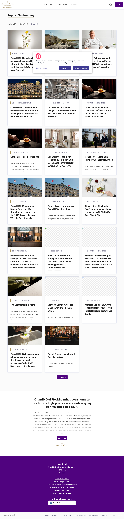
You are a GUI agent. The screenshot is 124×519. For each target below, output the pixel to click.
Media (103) (23, 24)
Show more (62, 377)
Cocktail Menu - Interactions (24, 156)
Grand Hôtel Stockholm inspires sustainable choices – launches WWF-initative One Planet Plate (98, 211)
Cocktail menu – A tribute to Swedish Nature (62, 355)
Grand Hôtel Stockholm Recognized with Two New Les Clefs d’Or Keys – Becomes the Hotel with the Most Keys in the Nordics (24, 261)
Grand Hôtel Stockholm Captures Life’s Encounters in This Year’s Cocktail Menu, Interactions (98, 112)
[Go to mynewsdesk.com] (9, 515)
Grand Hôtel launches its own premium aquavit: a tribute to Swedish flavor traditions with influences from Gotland (23, 64)
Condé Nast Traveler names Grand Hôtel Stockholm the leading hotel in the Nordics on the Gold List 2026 (24, 112)
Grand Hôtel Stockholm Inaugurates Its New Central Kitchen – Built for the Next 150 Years (62, 112)
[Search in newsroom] (110, 4)
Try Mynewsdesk (80, 515)
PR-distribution (65, 515)
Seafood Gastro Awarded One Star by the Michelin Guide (60, 307)
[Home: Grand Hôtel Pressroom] (7, 4)
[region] (62, 62)
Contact (74, 4)
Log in (120, 515)
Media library (62, 4)
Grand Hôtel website (62, 479)
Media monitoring (51, 515)
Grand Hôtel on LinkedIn (62, 493)
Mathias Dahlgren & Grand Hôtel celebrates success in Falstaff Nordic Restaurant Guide (98, 309)
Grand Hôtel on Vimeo (62, 490)
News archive (48, 4)
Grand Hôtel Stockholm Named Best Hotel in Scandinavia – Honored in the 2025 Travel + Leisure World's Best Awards (22, 212)
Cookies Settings (41, 68)
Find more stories (108, 515)
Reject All (65, 68)
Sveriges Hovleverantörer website (62, 487)
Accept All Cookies (81, 68)
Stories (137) (12, 24)
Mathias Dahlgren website (62, 482)
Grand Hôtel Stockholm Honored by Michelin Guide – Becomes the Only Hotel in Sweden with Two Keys (62, 161)
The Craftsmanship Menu (22, 304)
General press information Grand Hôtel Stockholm (61, 207)
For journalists (94, 515)
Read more (62, 438)
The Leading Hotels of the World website (62, 485)
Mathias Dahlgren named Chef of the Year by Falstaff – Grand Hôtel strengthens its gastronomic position (98, 63)
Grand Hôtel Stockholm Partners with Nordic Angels (99, 158)
